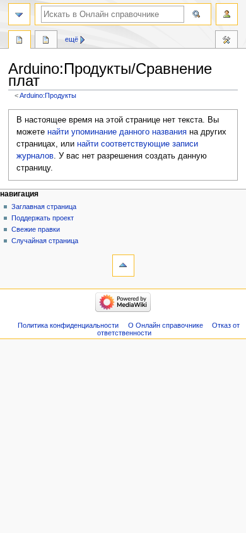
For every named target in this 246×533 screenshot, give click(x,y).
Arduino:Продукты (48, 95)
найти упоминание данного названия (117, 132)
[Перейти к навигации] (19, 14)
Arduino (19, 41)
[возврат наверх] (123, 266)
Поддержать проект (42, 218)
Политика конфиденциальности (68, 325)
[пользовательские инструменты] (227, 14)
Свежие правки (35, 229)
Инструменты (226, 41)
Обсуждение (46, 41)
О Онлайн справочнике (165, 325)
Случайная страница (44, 240)
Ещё (71, 39)
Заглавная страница (43, 206)
